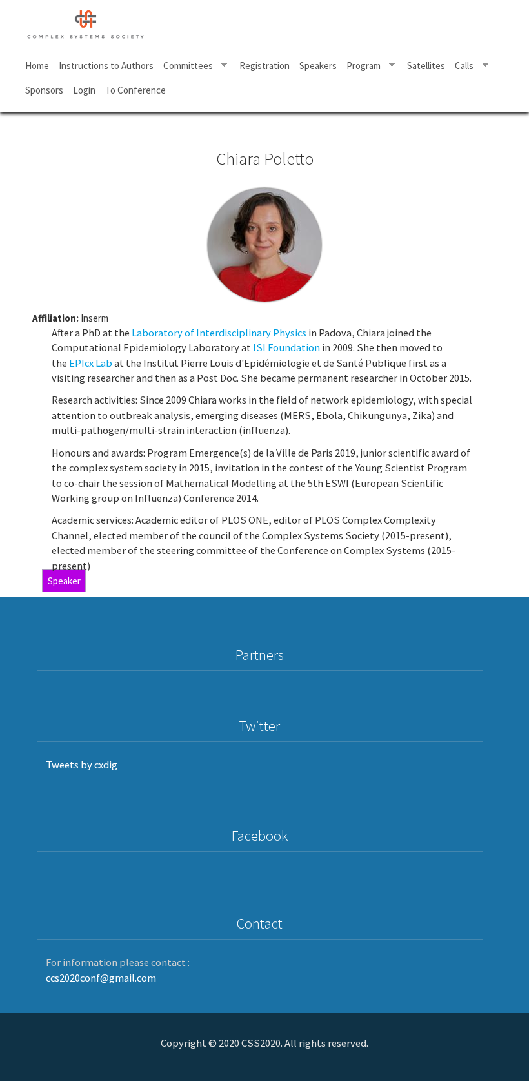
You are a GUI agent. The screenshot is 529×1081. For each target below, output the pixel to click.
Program (361, 65)
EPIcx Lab (90, 363)
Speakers (318, 65)
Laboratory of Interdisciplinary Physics (219, 333)
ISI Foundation (286, 348)
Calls (462, 65)
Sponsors (44, 90)
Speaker (64, 581)
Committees (185, 65)
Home (37, 65)
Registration (264, 65)
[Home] (91, 22)
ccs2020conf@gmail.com (101, 978)
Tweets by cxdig (81, 765)
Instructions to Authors (106, 65)
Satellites (426, 65)
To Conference (135, 90)
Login (84, 90)
